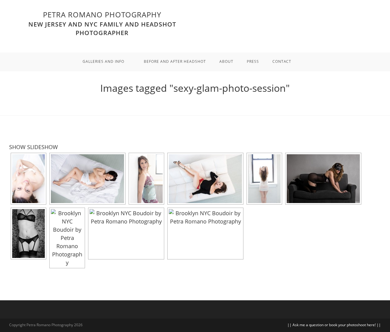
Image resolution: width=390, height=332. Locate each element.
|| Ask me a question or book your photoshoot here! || (334, 324)
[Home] (195, 100)
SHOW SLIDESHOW (33, 147)
